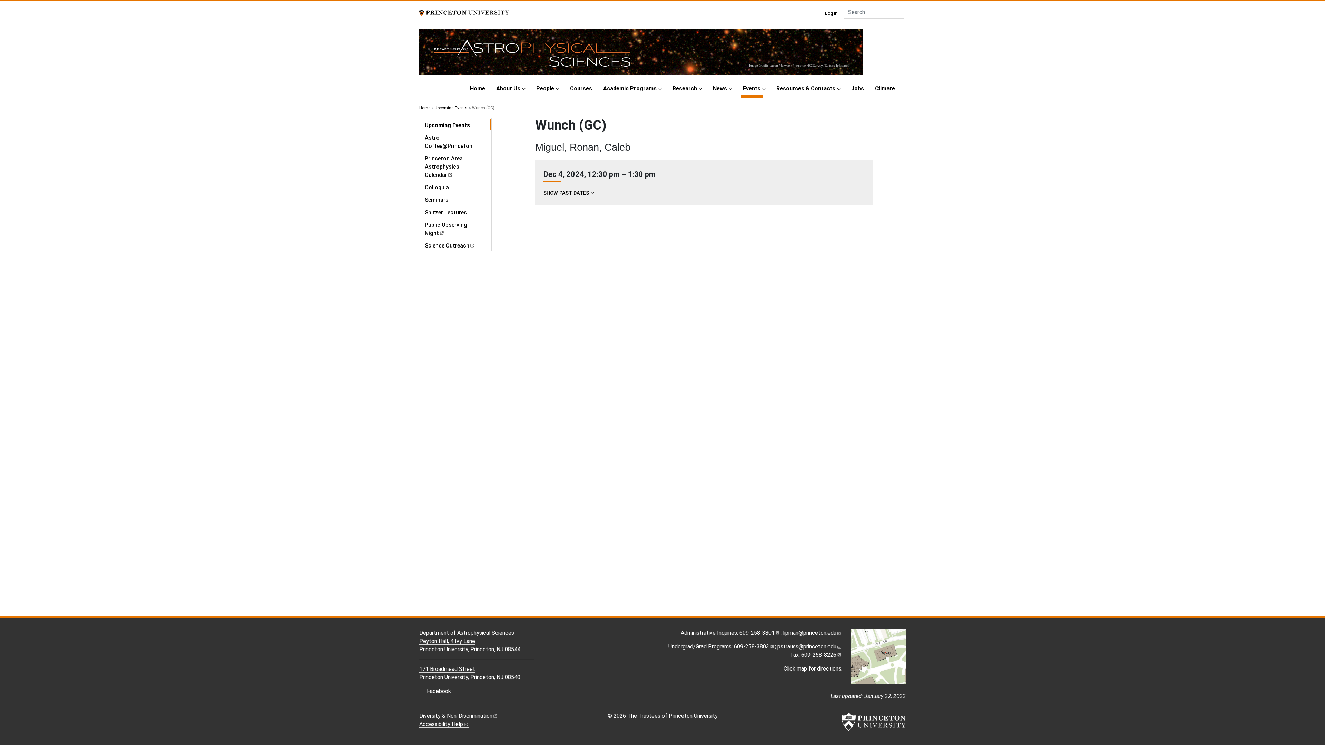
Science (447, 245)
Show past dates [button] (566, 193)
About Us (508, 88)
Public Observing (446, 229)
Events (753, 88)
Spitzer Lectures (446, 212)
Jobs (857, 88)
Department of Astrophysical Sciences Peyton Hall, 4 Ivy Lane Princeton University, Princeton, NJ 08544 (469, 641)
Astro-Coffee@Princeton (448, 141)
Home (477, 88)
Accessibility (441, 724)
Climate (885, 88)
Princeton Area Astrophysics (444, 166)
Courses (581, 88)
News (720, 88)
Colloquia (437, 187)
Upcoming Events (451, 107)
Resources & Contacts (805, 88)
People (545, 88)
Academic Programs (630, 88)
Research (685, 88)
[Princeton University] (464, 12)
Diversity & (455, 716)
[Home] (641, 54)
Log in (831, 13)
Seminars (437, 200)
